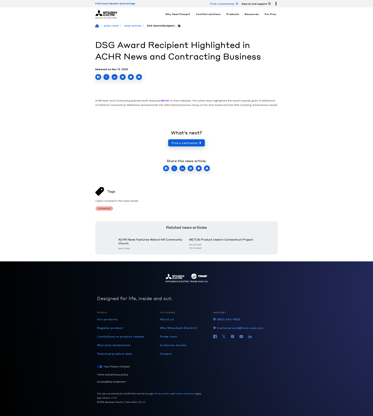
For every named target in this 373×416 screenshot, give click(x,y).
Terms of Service (185, 393)
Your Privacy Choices (117, 366)
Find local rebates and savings (115, 3)
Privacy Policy (162, 393)
